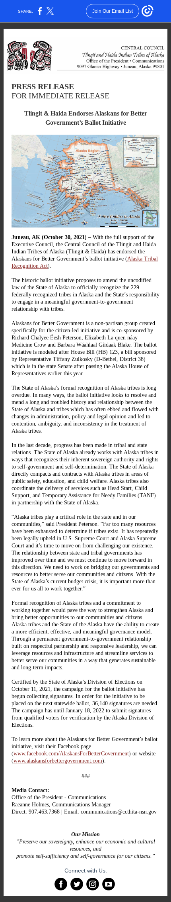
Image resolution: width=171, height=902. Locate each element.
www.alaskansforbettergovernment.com (58, 761)
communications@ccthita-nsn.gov (119, 812)
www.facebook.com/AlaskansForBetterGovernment (71, 754)
